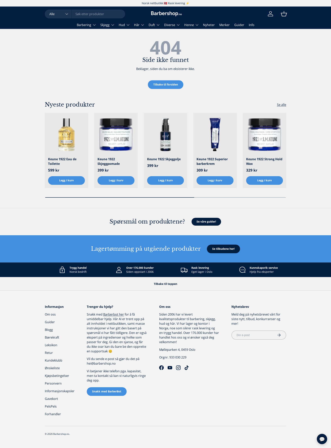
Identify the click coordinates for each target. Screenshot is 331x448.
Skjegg (105, 25)
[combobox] (85, 14)
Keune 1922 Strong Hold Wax (264, 161)
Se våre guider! (206, 221)
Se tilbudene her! (223, 249)
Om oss (50, 314)
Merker (224, 25)
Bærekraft (52, 337)
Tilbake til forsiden (165, 84)
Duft (152, 25)
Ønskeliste (52, 368)
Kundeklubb (53, 360)
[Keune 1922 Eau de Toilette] (66, 134)
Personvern (53, 383)
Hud (122, 25)
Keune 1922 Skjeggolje (164, 159)
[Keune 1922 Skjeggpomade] (115, 134)
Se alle (281, 105)
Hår (136, 25)
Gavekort (51, 399)
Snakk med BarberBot (106, 391)
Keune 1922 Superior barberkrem (212, 161)
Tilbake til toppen (165, 284)
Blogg (49, 330)
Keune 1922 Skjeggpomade (108, 161)
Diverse (169, 25)
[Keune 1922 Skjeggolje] (165, 134)
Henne (189, 25)
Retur (49, 353)
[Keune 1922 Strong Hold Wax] (264, 134)
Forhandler (53, 414)
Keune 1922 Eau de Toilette (62, 161)
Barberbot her (113, 314)
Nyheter (209, 25)
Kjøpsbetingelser (57, 376)
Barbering (84, 25)
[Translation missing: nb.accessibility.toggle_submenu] (94, 25)
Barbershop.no (61, 434)
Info (251, 25)
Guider (239, 25)
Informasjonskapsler (60, 391)
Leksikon (51, 345)
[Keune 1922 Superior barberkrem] (215, 134)
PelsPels (51, 406)
